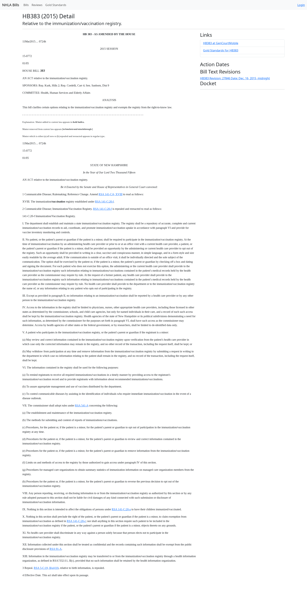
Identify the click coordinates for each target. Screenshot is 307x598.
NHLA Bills (10, 4)
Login (301, 5)
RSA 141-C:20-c (76, 521)
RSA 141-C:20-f (104, 201)
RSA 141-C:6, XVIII (110, 194)
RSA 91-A (56, 548)
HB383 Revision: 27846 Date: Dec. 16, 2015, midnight (235, 78)
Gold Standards (55, 5)
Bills (26, 5)
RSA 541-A (81, 405)
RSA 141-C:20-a (121, 509)
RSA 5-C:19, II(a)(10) (46, 567)
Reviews (37, 5)
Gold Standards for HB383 (220, 50)
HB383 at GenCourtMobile (220, 43)
